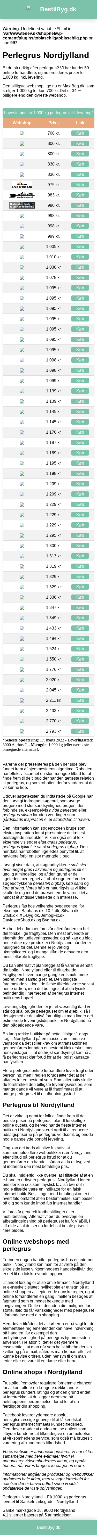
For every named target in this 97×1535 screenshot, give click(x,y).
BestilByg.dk (58, 9)
